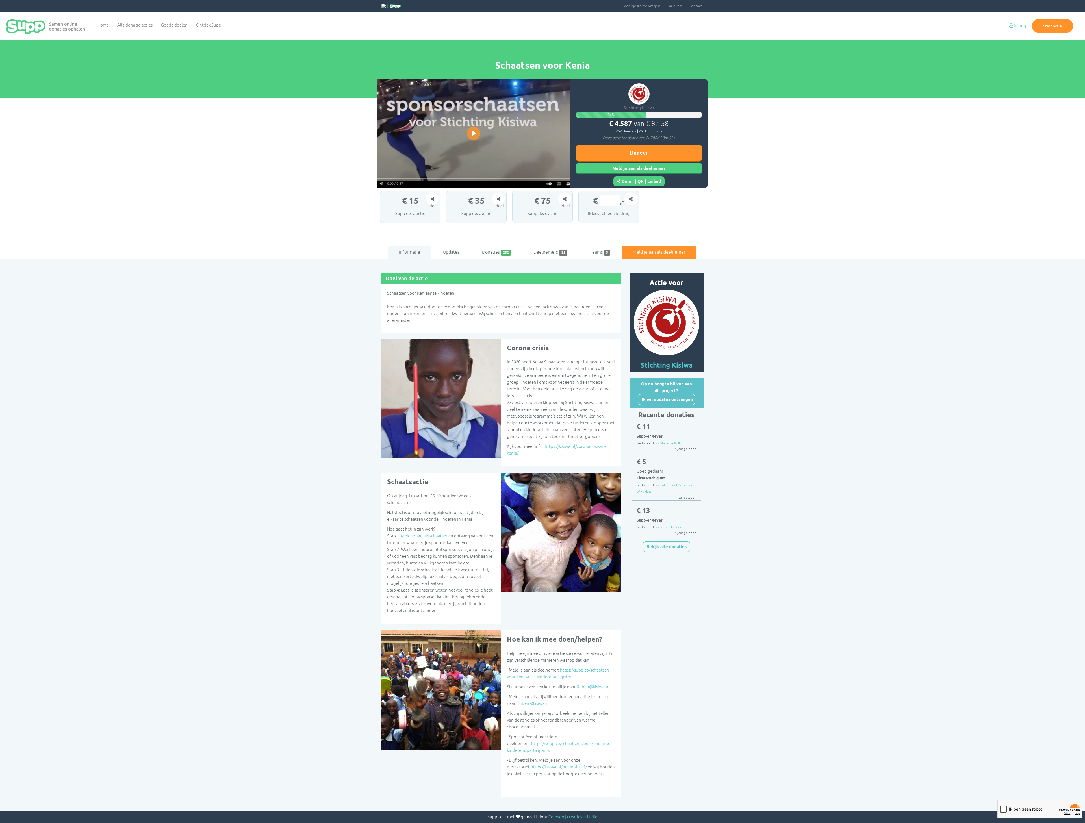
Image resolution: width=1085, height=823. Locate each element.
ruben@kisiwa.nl (534, 703)
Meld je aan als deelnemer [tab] (659, 252)
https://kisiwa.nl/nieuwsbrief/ (559, 767)
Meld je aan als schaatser (424, 535)
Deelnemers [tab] (549, 252)
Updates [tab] (451, 252)
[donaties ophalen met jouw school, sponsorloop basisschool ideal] (383, 6)
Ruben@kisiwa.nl (593, 686)
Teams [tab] (599, 252)
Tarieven (674, 6)
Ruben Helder (670, 527)
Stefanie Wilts (671, 443)
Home (103, 25)
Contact (695, 6)
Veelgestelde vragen (642, 6)
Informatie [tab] (409, 252)
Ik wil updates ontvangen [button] (667, 399)
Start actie (1052, 26)
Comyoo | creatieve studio (573, 816)
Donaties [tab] (495, 252)
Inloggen (1022, 25)
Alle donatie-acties (135, 25)
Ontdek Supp (208, 25)
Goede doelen (174, 25)
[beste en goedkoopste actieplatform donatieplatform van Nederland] (395, 6)
